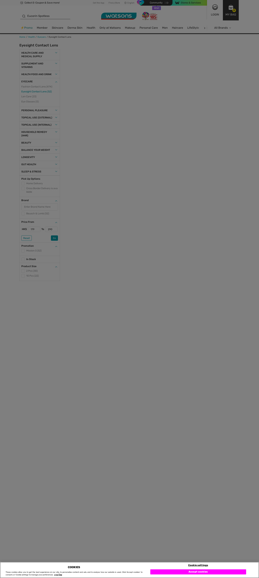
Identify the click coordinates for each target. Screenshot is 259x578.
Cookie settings (198, 565)
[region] (129, 570)
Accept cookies (198, 571)
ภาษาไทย (58, 575)
